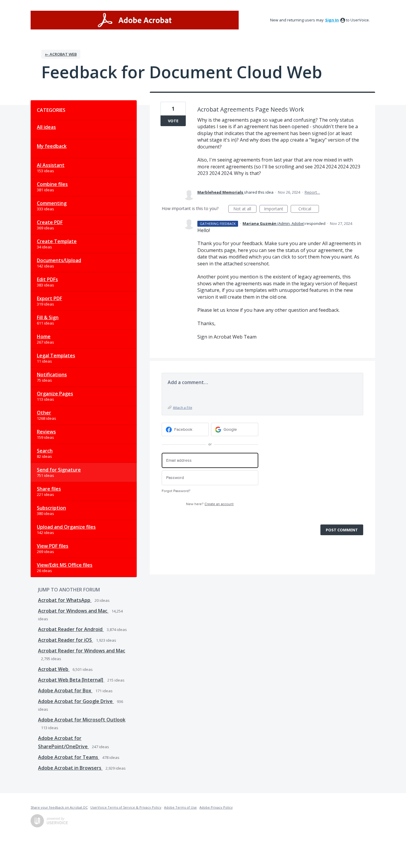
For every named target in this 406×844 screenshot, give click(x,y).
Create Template (57, 241)
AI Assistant (50, 165)
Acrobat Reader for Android (71, 629)
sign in (332, 20)
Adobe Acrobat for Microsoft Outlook (81, 719)
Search (45, 450)
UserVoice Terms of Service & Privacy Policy (125, 807)
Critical (308, 209)
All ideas (46, 127)
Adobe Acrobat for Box (65, 690)
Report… (312, 192)
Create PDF (50, 222)
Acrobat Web (54, 669)
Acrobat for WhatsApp (65, 600)
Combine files (52, 184)
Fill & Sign (48, 317)
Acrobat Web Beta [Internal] (71, 680)
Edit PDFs (47, 279)
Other (44, 412)
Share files (49, 489)
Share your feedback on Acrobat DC (59, 807)
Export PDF (49, 298)
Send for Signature (59, 469)
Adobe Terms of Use (180, 807)
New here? (210, 504)
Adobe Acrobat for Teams (68, 757)
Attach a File (182, 407)
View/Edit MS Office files (64, 565)
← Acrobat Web (61, 54)
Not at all (244, 209)
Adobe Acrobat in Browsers (70, 768)
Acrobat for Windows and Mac (73, 610)
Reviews (46, 431)
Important (276, 209)
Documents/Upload (59, 260)
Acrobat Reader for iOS (65, 640)
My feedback (52, 146)
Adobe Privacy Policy (216, 807)
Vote (173, 120)
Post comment (342, 530)
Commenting (52, 203)
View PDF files (52, 546)
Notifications (52, 374)
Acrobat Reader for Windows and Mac (81, 650)
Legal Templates (56, 355)
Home (44, 336)
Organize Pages (55, 393)
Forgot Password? (176, 491)
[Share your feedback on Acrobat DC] (135, 20)
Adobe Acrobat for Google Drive (76, 701)
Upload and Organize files (66, 527)
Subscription (51, 508)
